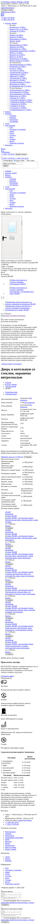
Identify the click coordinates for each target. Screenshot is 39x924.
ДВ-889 (8, 530)
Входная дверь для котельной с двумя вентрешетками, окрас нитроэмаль (19, 557)
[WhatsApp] (2, 16)
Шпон (7, 843)
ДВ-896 (8, 620)
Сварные (13, 116)
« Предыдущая (6, 364)
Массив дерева (10, 847)
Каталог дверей (11, 23)
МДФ (7, 839)
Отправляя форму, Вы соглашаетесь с (17, 901)
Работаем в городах (17, 143)
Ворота (8, 112)
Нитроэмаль (9, 836)
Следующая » (17, 364)
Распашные (14, 120)
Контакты (8, 145)
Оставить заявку (7, 10)
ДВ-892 (8, 638)
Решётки (8, 114)
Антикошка (14, 121)
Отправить (5, 905)
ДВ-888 (8, 548)
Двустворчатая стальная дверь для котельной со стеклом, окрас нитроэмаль (20, 593)
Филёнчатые (10, 845)
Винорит (8, 841)
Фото (11, 137)
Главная (8, 171)
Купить (8, 526)
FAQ (11, 127)
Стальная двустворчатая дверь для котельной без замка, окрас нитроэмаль (19, 575)
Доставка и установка (18, 129)
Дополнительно (11, 394)
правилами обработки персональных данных (17, 902)
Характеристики (11, 392)
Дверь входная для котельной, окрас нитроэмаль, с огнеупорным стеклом (18, 629)
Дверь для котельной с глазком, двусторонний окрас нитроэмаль (17, 647)
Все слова (30, 160)
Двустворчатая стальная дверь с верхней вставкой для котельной (20, 611)
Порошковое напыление (14, 838)
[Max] (8, 12)
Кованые (13, 118)
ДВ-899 (8, 602)
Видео (12, 141)
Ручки (12, 133)
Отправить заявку (7, 676)
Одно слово (20, 160)
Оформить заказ (12, 457)
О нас (7, 123)
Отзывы (12, 139)
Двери (7, 857)
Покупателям (10, 125)
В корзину (28, 457)
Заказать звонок (21, 154)
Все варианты (26, 399)
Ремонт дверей (10, 849)
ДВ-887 (8, 512)
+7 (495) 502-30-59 (7, 20)
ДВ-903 (8, 584)
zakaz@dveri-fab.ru (7, 8)
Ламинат (8, 834)
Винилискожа (10, 832)
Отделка (13, 135)
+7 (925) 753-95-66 (7, 18)
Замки (12, 131)
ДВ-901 (8, 566)
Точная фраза (8, 160)
